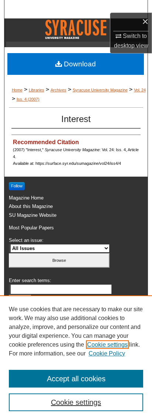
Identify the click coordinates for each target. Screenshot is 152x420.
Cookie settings (107, 344)
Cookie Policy (107, 353)
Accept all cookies (76, 379)
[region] (76, 357)
